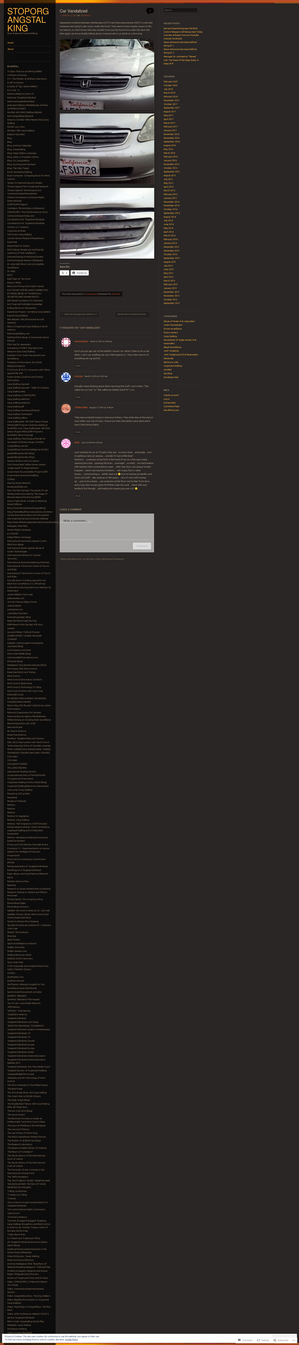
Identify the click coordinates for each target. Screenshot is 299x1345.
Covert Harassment (173, 325)
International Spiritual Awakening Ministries (28, 562)
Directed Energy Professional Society (25, 257)
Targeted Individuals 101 (19, 1033)
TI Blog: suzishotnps (17, 1191)
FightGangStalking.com (18, 333)
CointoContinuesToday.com (20, 216)
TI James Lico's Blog (17, 1195)
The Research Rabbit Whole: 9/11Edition (27, 1148)
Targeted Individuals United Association (26, 1056)
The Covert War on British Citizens (24, 1096)
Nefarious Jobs (171, 362)
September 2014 (172, 213)
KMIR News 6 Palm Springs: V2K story (25, 624)
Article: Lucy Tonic (16, 127)
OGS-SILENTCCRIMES (17, 764)
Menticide (168, 358)
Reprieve (11, 885)
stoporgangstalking (28, 19)
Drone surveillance (173, 329)
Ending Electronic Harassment (21, 308)
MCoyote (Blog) (15, 661)
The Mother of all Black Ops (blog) (24, 1140)
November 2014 (171, 205)
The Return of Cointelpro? (20, 1152)
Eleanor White (14, 282)
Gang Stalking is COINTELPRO (21, 395)
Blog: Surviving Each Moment (21, 164)
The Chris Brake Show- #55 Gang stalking (27, 1092)
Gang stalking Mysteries (18, 403)
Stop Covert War (15, 962)
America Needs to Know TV (20, 94)
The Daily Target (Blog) (18, 1100)
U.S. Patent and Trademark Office (23, 1238)
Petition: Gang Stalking (18, 820)
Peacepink (12, 797)
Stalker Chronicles (16, 947)
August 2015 (170, 175)
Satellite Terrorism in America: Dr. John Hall (28, 910)
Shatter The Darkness (17, 932)
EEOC (10, 275)
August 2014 (170, 217)
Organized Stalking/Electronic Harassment (28, 786)
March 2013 (169, 281)
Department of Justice (18, 246)
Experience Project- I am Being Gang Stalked (28, 312)
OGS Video (12, 756)
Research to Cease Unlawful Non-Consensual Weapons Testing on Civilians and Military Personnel (29, 892)
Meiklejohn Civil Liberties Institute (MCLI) (26, 665)
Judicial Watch (14, 606)
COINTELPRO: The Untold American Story (27, 212)
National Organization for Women (24, 712)
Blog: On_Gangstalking (18, 160)
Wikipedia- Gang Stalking (19, 1325)
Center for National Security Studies (24, 183)
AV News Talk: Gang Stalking (20, 130)
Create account (171, 395)
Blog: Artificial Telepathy (19, 145)
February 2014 (171, 239)
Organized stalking (173, 366)
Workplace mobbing (17, 1329)
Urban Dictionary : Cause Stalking (23, 1256)
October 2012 (170, 299)
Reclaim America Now (18, 881)
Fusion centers (171, 332)
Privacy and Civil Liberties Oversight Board (27, 844)
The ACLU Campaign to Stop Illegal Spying (27, 1085)
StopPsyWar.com (15, 977)
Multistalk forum (15, 694)
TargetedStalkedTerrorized (20, 1074)
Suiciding (168, 373)
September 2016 (172, 141)
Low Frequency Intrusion (19, 650)
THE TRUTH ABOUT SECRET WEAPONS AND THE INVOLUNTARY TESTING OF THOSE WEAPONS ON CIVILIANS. (28, 1183)
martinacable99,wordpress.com (22, 657)
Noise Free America (16, 735)
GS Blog (11, 479)
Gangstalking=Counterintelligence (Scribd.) (27, 449)
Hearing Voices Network (19, 483)
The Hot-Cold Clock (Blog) (19, 1111)
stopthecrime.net (15, 981)
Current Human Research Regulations (25, 238)
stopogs (85, 15)
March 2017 (169, 123)
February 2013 (171, 284)
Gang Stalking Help (16, 391)
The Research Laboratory (19, 1144)
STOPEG (11, 973)
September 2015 (172, 172)
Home (10, 43)
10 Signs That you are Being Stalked (24, 71)
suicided (167, 369)
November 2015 (171, 164)
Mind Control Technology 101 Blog (24, 687)
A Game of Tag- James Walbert (22, 86)
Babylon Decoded (16, 134)
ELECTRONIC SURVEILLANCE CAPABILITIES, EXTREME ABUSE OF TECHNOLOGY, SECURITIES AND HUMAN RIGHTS (27, 293)
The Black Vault (14, 1089)
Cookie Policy (71, 1339)
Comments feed (171, 406)
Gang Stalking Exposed (18, 384)
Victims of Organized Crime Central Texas (27, 1278)
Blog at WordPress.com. (71, 559)
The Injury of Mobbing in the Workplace (26, 1125)
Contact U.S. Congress (17, 227)
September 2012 (172, 303)
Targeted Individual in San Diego (23, 1022)
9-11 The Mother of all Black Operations (27, 79)
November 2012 (171, 296)
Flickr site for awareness (19, 344)
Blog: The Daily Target (18, 168)
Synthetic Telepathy (16, 996)
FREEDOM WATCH (16, 366)
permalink (115, 294)
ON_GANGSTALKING (17, 768)
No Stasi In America (16, 731)
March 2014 (169, 235)
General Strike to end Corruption (23, 461)
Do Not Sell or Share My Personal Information (103, 559)
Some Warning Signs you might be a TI (79, 314)
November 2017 (171, 100)
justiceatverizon (15, 609)
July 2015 (168, 179)
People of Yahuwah (16, 801)
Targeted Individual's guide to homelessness (28, 1029)
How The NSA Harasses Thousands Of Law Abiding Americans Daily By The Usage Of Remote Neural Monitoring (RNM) (27, 493)
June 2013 (169, 269)
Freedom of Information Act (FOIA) (24, 362)
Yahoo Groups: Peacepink (19, 1333)
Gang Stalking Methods (18, 399)
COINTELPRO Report (17, 204)
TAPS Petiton (13, 1007)
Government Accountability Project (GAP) (27, 472)
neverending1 (81, 341)
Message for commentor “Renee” (180, 56)
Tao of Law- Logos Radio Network (23, 1003)
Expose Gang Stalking (17, 315)
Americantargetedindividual (20, 101)
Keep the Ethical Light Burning (22, 621)
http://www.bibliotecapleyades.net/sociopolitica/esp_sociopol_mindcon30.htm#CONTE (50, 522)
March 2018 (169, 93)
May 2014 (168, 228)
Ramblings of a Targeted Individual (24, 870)
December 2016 (171, 134)
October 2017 (170, 104)
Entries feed (169, 403)
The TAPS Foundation (17, 1177)
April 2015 (169, 187)
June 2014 (169, 224)
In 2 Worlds (12, 533)
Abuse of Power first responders (179, 321)
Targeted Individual (16, 1018)
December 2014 (171, 202)
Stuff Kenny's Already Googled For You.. (26, 984)
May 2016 (168, 149)
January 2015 (170, 198)
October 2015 (170, 168)
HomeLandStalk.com (17, 487)
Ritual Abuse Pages (16, 903)
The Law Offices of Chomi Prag (22, 1133)
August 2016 (170, 145)
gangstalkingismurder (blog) (20, 453)
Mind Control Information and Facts (24, 679)
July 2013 (168, 266)
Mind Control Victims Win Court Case (25, 691)
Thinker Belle (81, 407)
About (11, 49)
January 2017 (170, 130)
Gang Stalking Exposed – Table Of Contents (28, 388)
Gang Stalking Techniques (19, 414)
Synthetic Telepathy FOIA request (23, 999)
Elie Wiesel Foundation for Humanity (25, 300)
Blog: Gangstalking (16, 149)
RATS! (10, 877)
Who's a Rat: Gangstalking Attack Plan (25, 1321)
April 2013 (169, 277)
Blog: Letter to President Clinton (23, 157)
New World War (14, 727)
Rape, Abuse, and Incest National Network (27, 874)
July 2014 (168, 220)
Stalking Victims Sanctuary (20, 958)
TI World (11, 1198)
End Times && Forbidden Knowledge (24, 304)
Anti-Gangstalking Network (20, 116)
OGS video (12, 760)
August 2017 (170, 111)
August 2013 (170, 262)
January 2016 (170, 160)
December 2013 (171, 247)
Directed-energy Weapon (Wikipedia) (25, 260)
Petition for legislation (18, 816)
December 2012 (171, 292)
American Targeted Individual (21, 97)
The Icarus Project (16, 1115)
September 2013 (172, 258)
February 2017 (171, 126)
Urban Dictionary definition (20, 1260)
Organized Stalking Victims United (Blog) (27, 782)
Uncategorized (91, 294)
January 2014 (170, 243)
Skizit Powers (13, 940)
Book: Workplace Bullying (19, 172)
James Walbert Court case (20, 594)
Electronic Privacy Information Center (25, 286)
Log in (167, 399)
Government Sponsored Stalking (23, 475)
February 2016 (171, 157)
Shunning (11, 936)
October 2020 (170, 85)
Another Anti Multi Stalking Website (24, 112)
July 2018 (168, 89)
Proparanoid (13, 855)
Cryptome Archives (16, 231)
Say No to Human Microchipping (23, 921)
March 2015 (169, 190)
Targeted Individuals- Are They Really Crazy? (28, 1067)
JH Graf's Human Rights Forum (22, 602)
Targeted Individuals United (20, 1052)
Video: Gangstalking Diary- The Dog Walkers (28, 1296)
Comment (142, 545)
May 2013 (168, 273)
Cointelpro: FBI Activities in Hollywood (25, 208)
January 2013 (170, 288)
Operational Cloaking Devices (21, 771)
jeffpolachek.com (15, 598)
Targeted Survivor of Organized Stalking (27, 1070)
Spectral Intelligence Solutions (22, 943)
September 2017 (172, 108)
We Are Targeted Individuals (20, 1318)
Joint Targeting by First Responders (181, 354)
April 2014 (169, 232)
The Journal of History (18, 1129)
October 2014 (170, 209)
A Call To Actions (15, 82)
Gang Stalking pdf (15, 406)
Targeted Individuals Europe (20, 1044)
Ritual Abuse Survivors (18, 907)
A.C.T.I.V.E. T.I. (13, 90)
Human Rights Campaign (19, 530)
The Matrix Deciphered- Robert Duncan (26, 1137)
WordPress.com (171, 410)
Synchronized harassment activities (24, 992)
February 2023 (171, 81)
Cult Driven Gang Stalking (19, 234)
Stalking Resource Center (19, 955)
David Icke (12, 242)
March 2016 (169, 153)
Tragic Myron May (16, 1234)
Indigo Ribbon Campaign (19, 537)
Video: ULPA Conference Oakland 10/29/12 (28, 1314)
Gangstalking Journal (17, 446)
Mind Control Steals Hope (19, 683)
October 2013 (170, 254)
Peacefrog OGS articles (18, 794)
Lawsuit (11, 628)
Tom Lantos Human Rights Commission (26, 1209)
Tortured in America (17, 1217)
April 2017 (169, 119)
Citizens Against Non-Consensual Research (27, 186)
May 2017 (168, 115)
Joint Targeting (171, 351)
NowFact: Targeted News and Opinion (25, 738)
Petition (11, 805)
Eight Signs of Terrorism (19, 279)
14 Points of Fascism (17, 75)
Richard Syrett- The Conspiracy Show (25, 899)
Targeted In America (17, 1014)
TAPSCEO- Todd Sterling (18, 1011)
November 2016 (171, 138)
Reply (78, 366)
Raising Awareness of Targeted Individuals (27, 866)
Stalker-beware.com (17, 951)
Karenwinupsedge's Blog (19, 617)
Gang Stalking (170, 336)
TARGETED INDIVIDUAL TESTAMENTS (25, 1026)
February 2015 (171, 194)
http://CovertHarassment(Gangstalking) (26, 508)
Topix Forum (13, 1213)
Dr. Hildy (11, 271)
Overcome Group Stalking (19, 790)
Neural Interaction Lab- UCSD (21, 723)
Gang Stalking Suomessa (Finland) (23, 410)
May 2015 (168, 183)
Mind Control (13, 676)
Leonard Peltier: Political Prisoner (23, 632)
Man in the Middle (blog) (19, 654)
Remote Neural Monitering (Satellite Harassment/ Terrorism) (133, 314)
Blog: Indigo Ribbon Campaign (22, 153)
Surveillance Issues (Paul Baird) (22, 988)
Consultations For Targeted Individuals (25, 219)
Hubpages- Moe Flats (17, 526)
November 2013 (171, 251)
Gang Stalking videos (17, 418)
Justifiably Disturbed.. (17, 613)
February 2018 (171, 96)
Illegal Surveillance (173, 347)
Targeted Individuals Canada (21, 1041)
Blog (9, 138)
